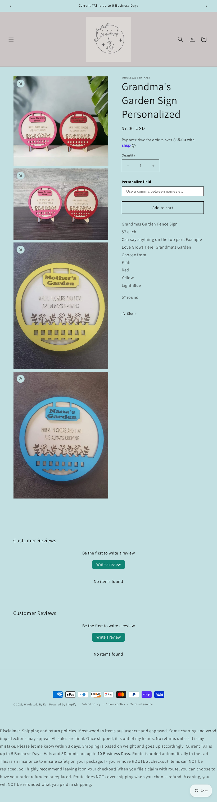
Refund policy (91, 704)
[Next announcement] (207, 6)
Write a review (108, 564)
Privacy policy (115, 704)
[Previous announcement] (10, 6)
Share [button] (132, 313)
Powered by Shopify (62, 704)
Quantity (128, 155)
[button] (11, 39)
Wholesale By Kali (36, 704)
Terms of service (141, 704)
